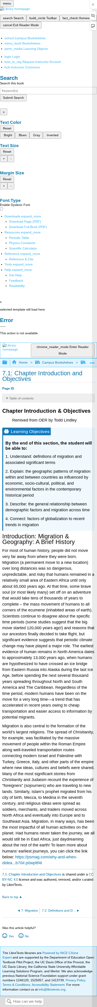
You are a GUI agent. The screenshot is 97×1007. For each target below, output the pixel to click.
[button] (16, 280)
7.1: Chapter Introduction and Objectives (31, 874)
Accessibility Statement (48, 984)
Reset (7, 128)
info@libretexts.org (51, 989)
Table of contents (21, 398)
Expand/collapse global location (92, 361)
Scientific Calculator (23, 248)
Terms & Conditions (16, 984)
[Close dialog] (3, 326)
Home (23, 362)
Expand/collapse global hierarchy (7, 362)
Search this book (12, 83)
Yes (11, 936)
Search (9, 1001)
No (27, 936)
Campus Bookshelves (57, 362)
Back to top (10, 897)
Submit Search (13, 97)
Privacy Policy (75, 980)
